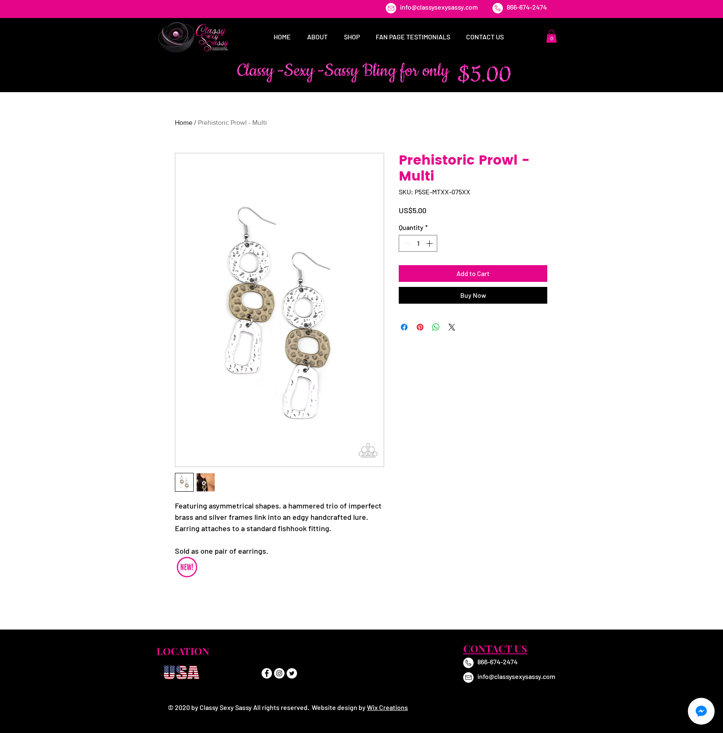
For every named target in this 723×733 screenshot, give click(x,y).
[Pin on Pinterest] (420, 327)
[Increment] (430, 243)
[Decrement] (406, 243)
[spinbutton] (418, 243)
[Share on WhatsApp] (436, 327)
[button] (551, 36)
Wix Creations (387, 707)
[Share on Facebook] (404, 327)
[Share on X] (452, 327)
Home (183, 122)
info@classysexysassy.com (439, 7)
